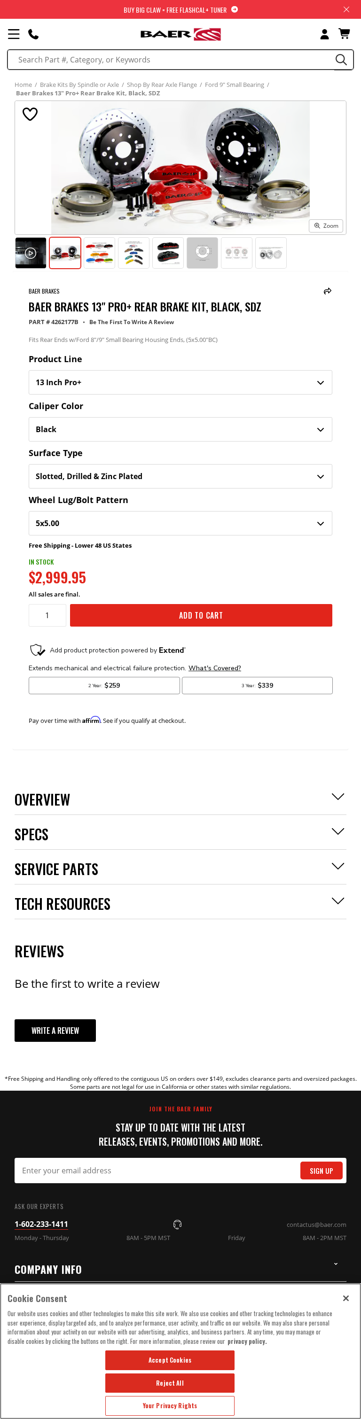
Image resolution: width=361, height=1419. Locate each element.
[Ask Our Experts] (33, 34)
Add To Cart (201, 615)
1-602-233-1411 (41, 1224)
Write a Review (55, 1030)
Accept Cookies (170, 1360)
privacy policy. (247, 1341)
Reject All (169, 1383)
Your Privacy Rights (170, 1405)
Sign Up (321, 1171)
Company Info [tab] (48, 1269)
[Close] (346, 1298)
